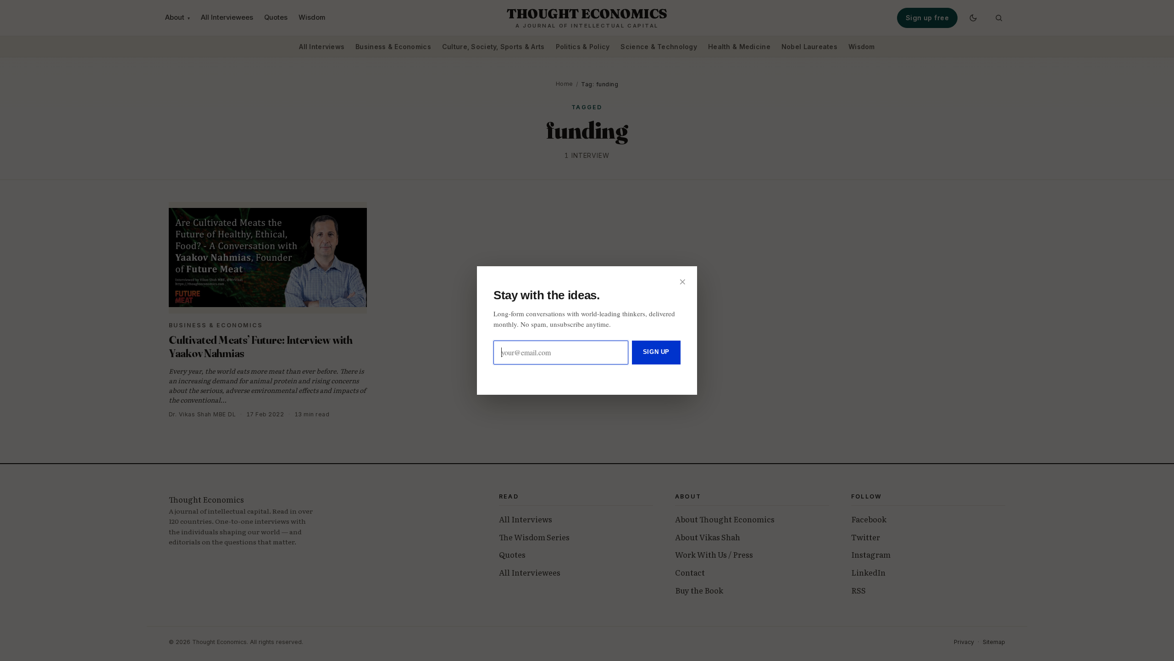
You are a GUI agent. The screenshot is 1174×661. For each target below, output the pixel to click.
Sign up (656, 351)
